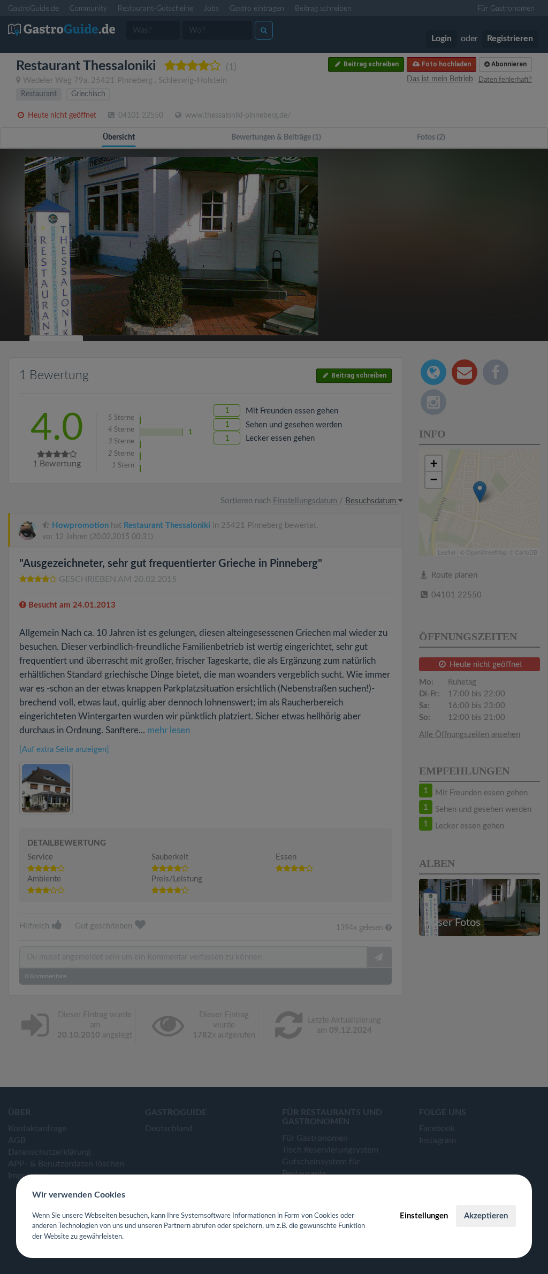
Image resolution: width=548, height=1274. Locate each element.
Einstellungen (424, 1216)
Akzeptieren (486, 1216)
